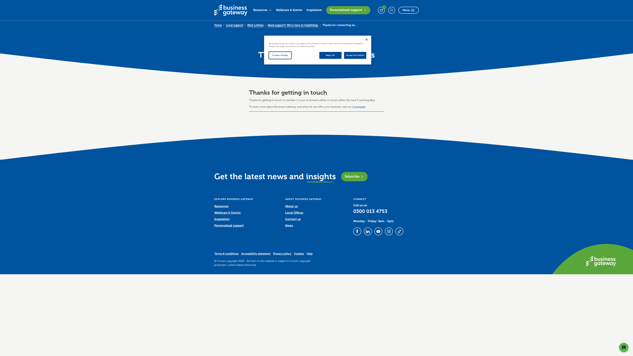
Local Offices (294, 212)
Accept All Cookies (355, 55)
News (289, 225)
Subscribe (352, 176)
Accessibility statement (256, 253)
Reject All (330, 55)
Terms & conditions (226, 253)
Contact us (293, 219)
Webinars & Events (289, 10)
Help (310, 253)
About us (291, 206)
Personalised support (346, 10)
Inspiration (314, 10)
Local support (234, 25)
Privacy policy (282, 253)
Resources (260, 10)
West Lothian (255, 25)
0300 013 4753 (370, 211)
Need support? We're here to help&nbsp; (293, 25)
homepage (358, 106)
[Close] (366, 39)
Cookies (299, 253)
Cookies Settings (280, 55)
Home (218, 25)
